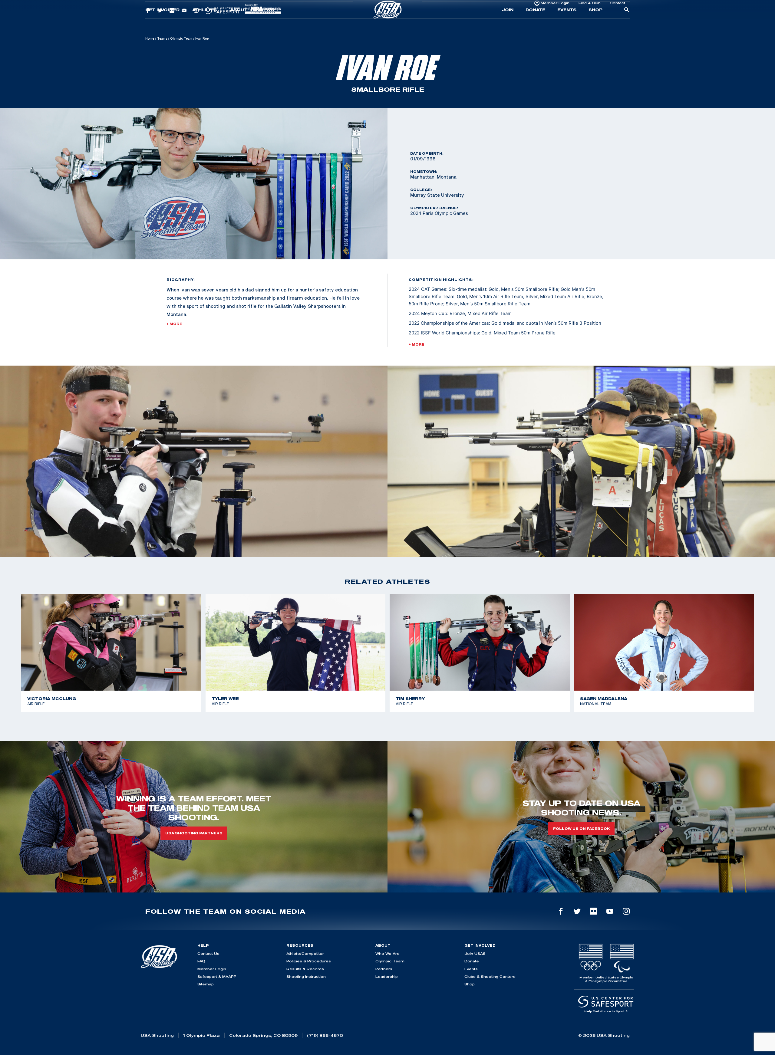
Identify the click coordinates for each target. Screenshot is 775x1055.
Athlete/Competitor (305, 953)
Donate (535, 23)
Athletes (204, 23)
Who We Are (387, 953)
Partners (383, 969)
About (238, 23)
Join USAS (475, 953)
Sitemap (205, 984)
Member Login (555, 7)
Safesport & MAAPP (216, 976)
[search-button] (627, 23)
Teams (162, 38)
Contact (617, 7)
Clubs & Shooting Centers (490, 976)
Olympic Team (181, 38)
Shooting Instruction (306, 976)
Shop (595, 23)
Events (566, 23)
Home (149, 38)
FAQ (201, 961)
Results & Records (305, 969)
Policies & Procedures (308, 961)
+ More (174, 324)
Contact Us (208, 953)
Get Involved (162, 23)
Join (507, 23)
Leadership (386, 976)
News (267, 23)
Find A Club (590, 7)
